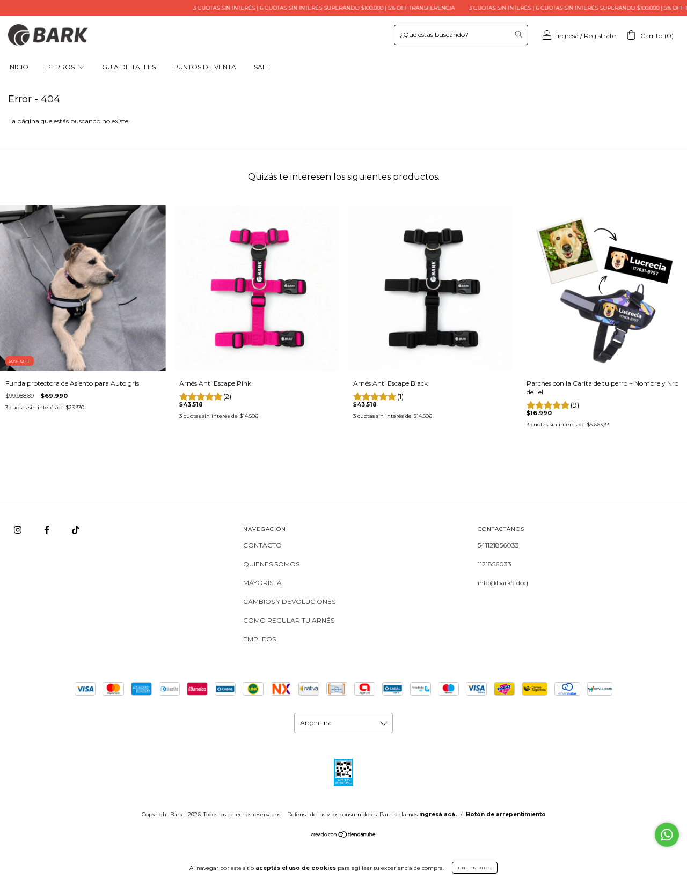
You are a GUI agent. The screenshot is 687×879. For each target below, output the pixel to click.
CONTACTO (262, 545)
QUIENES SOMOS (271, 564)
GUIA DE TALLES (129, 67)
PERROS (61, 67)
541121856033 (498, 545)
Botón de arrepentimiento (506, 814)
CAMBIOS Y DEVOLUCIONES (289, 601)
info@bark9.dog (503, 583)
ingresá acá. (438, 814)
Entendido (475, 867)
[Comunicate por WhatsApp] (667, 835)
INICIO (18, 67)
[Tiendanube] (343, 836)
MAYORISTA (262, 583)
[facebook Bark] (47, 530)
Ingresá (567, 36)
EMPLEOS (259, 639)
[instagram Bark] (18, 530)
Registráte (600, 36)
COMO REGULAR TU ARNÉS (288, 620)
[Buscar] (518, 34)
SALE (262, 67)
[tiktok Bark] (75, 530)
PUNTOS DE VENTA (204, 67)
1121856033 (494, 564)
